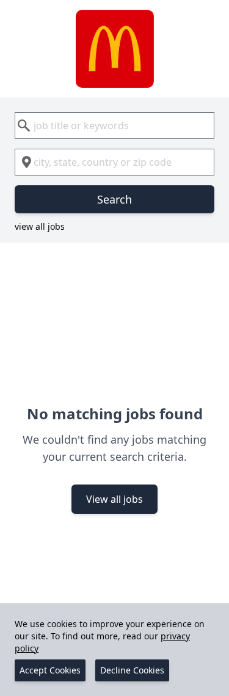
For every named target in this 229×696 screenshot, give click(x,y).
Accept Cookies (50, 670)
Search (114, 199)
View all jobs (114, 499)
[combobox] (114, 125)
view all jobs (40, 226)
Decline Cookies (132, 670)
